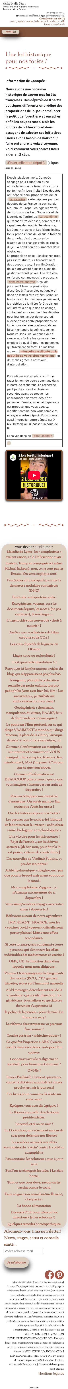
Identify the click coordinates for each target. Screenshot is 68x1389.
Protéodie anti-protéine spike (34, 597)
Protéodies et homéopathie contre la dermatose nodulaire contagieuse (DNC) (34, 585)
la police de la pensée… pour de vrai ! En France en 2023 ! (34, 1015)
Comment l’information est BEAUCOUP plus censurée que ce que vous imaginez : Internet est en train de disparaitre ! (34, 782)
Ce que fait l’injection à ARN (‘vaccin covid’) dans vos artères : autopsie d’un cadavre (34, 1047)
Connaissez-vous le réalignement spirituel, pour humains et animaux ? (34, 1062)
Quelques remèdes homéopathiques (34, 1224)
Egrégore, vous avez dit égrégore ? (34, 1105)
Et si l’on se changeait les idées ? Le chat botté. (34, 1173)
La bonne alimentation (34, 1206)
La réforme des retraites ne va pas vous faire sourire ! (34, 1027)
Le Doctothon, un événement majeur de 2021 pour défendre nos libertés (34, 1133)
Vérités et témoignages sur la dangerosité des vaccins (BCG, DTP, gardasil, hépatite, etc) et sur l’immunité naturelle (34, 978)
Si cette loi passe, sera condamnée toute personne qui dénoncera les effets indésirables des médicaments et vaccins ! (34, 950)
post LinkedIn (43, 436)
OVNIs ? (34, 1070)
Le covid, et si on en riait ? (34, 1124)
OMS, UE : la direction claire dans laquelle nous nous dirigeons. (34, 964)
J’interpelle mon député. (26, 162)
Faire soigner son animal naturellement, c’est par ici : (34, 1197)
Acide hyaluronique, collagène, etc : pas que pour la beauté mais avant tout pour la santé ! (34, 876)
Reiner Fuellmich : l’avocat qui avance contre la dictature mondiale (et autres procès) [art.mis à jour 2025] (34, 1082)
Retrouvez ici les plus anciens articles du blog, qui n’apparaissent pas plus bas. (34, 671)
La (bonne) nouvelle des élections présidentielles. (34, 1115)
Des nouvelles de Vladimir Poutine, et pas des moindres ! (34, 861)
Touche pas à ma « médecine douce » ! (34, 1035)
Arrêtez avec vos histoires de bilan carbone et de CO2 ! (34, 635)
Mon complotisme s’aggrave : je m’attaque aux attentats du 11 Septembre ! (34, 892)
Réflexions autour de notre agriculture (34, 916)
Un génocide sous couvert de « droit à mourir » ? (34, 623)
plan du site (34, 1387)
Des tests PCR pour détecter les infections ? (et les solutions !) (34, 1215)
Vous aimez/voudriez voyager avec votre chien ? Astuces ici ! (34, 907)
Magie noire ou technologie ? (34, 655)
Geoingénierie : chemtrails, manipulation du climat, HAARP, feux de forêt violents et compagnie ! (34, 713)
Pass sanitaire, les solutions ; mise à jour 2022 (34, 1162)
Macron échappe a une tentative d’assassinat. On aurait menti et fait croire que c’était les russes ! (34, 801)
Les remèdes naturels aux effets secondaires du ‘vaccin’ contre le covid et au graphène (34, 1147)
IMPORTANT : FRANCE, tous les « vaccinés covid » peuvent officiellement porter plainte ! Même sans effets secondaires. (34, 930)
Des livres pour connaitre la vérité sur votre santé (34, 1097)
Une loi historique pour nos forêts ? (34, 813)
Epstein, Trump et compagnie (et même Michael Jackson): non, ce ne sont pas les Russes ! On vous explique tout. (34, 568)
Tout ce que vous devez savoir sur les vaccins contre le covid (34, 1185)
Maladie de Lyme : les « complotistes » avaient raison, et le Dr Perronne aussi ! (34, 554)
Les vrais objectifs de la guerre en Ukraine (34, 647)
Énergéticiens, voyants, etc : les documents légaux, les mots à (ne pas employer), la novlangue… (34, 609)
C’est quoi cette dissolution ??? (34, 662)
